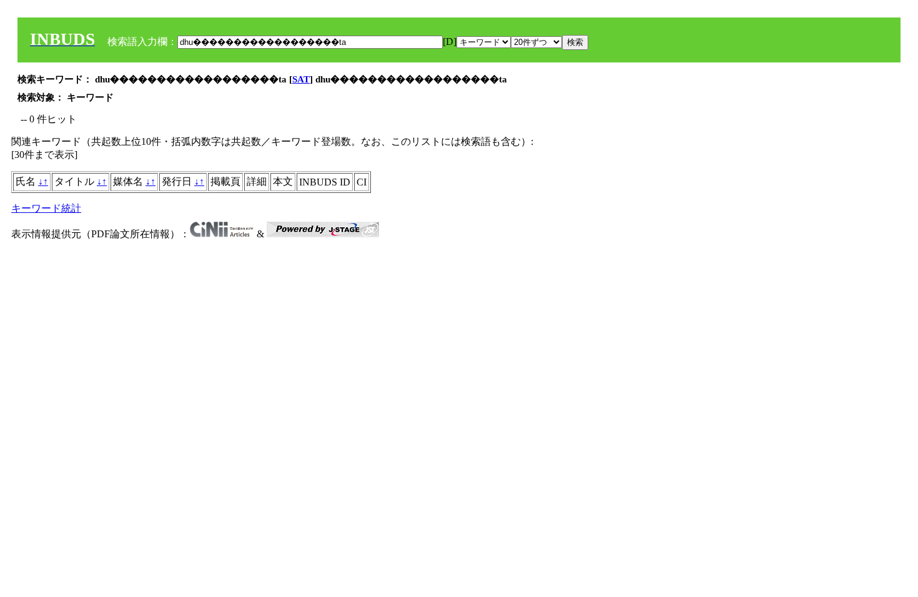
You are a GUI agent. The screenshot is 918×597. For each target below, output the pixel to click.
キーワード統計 (46, 208)
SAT (301, 79)
